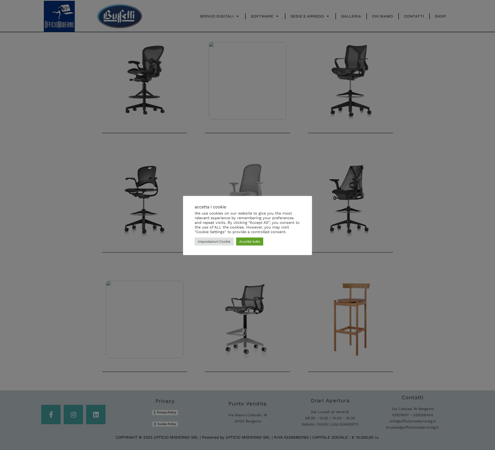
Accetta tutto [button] (249, 241)
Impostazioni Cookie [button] (214, 241)
